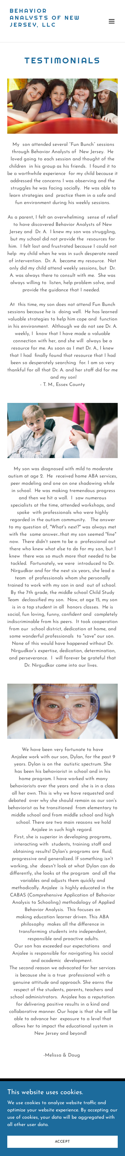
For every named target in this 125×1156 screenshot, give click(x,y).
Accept (62, 1141)
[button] (112, 21)
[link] (46, 32)
